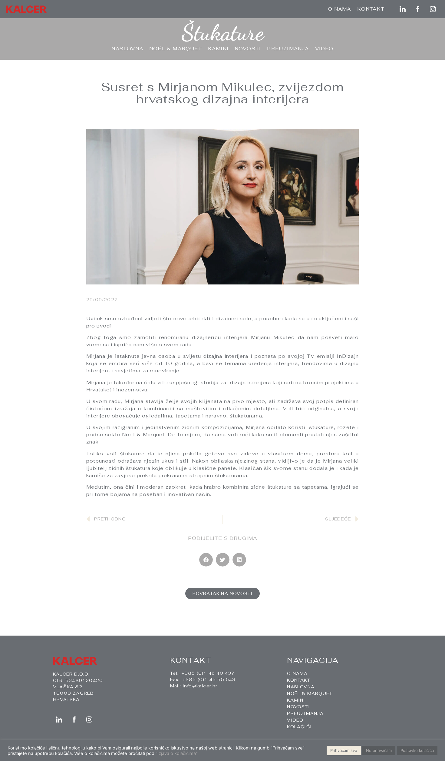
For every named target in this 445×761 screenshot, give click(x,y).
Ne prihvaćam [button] (379, 750)
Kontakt (370, 9)
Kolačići (299, 726)
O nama (339, 9)
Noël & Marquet (175, 48)
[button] (206, 560)
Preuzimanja (288, 48)
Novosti (248, 48)
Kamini (218, 48)
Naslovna (127, 48)
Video (324, 48)
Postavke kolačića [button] (417, 750)
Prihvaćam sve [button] (343, 750)
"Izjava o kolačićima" (177, 753)
